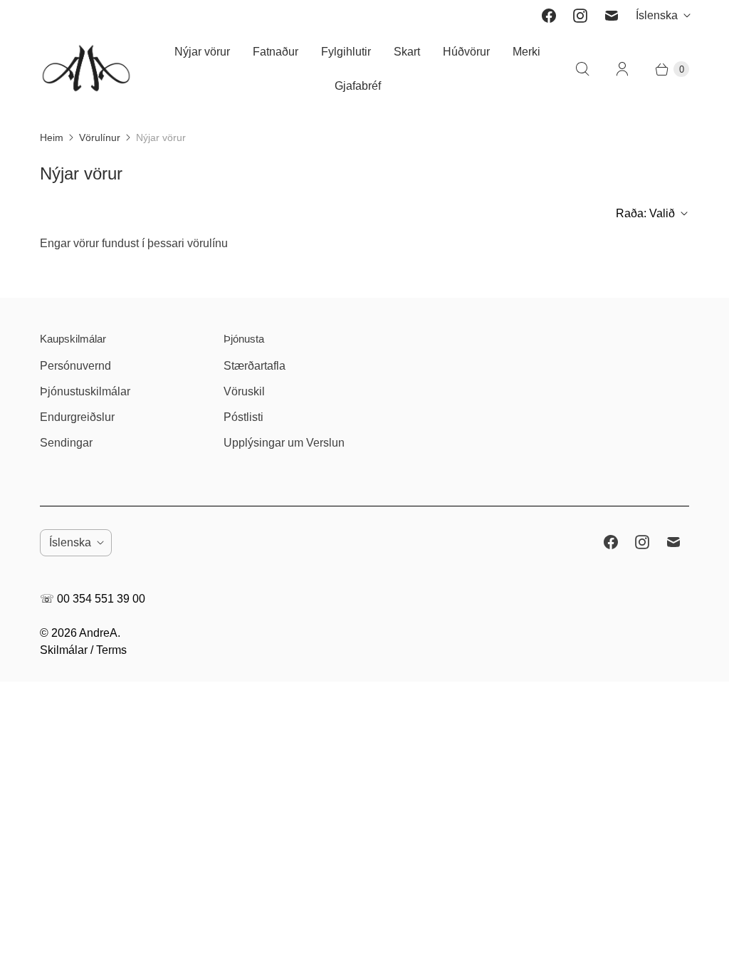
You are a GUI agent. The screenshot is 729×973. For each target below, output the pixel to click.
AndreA (98, 633)
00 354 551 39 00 (101, 599)
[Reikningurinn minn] (622, 69)
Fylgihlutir (346, 52)
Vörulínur (99, 137)
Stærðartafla (254, 366)
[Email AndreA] (611, 15)
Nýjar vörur (202, 52)
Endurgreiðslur (77, 417)
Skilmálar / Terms (83, 650)
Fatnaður (275, 52)
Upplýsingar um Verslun (284, 443)
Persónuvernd (75, 366)
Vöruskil (244, 391)
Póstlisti (243, 417)
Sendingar (66, 443)
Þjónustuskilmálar (85, 391)
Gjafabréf (358, 86)
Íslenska (657, 15)
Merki (526, 52)
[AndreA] (86, 69)
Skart (407, 52)
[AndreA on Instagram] (580, 15)
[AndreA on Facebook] (549, 15)
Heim (51, 137)
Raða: (645, 213)
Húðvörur (466, 52)
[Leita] (582, 69)
